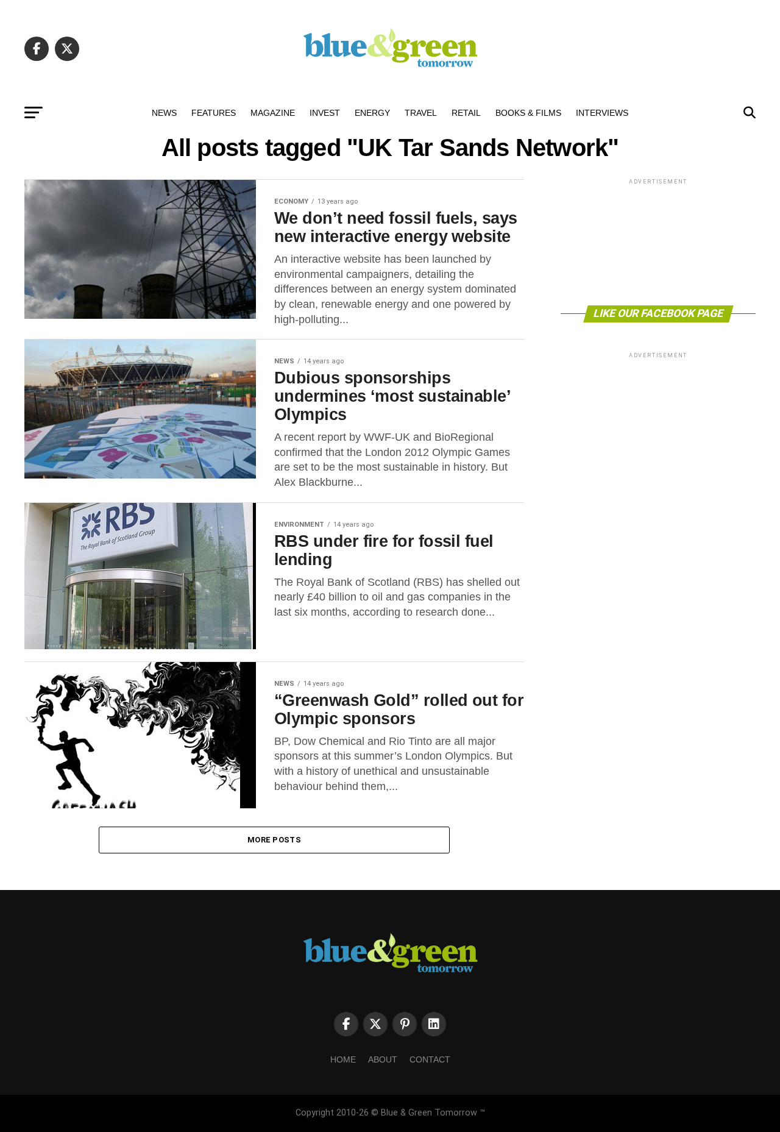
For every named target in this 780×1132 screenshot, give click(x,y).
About (382, 1059)
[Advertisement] (658, 241)
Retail (466, 113)
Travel (421, 113)
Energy (372, 113)
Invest (325, 113)
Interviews (602, 113)
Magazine (272, 113)
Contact (430, 1059)
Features (213, 113)
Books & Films (528, 113)
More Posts (274, 839)
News (164, 113)
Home (343, 1059)
